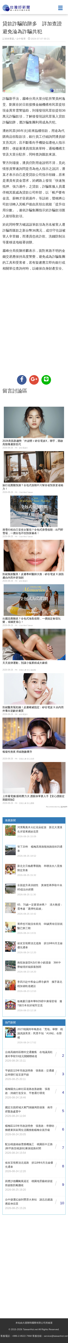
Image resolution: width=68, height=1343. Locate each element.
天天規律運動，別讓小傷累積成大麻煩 (24, 662)
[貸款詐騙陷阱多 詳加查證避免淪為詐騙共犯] (22, 380)
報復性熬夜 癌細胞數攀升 (17, 751)
